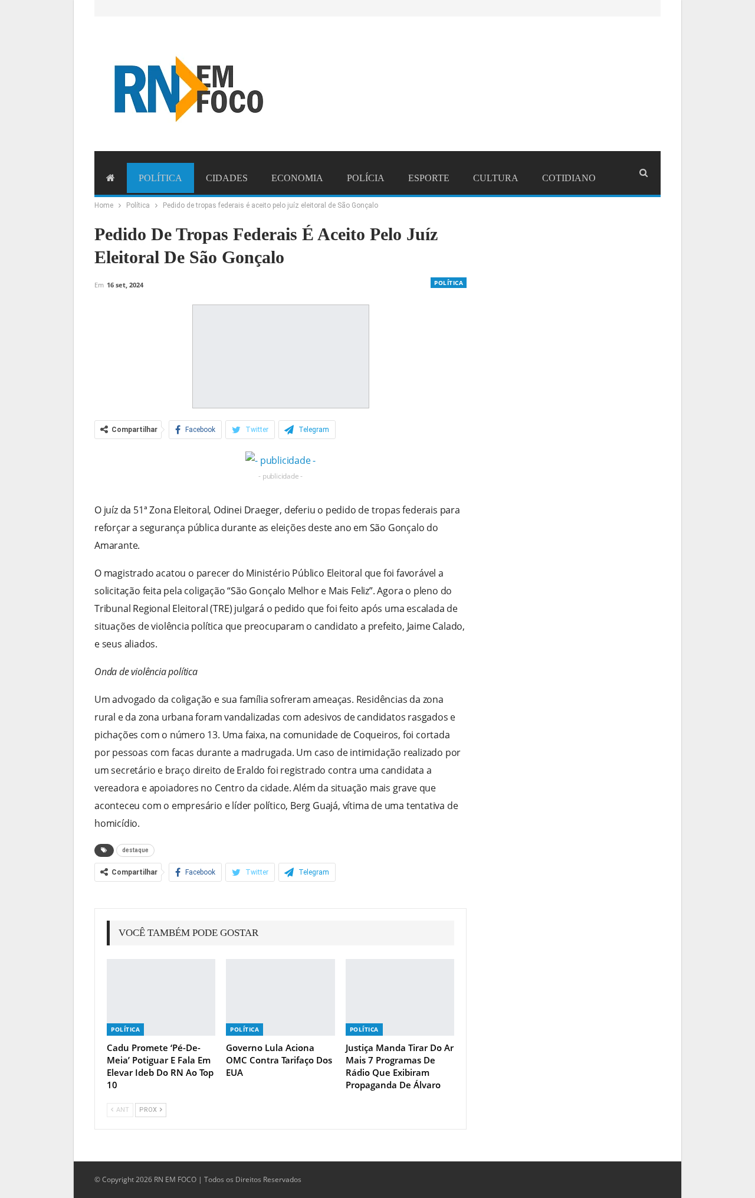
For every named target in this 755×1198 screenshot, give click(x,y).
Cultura (495, 178)
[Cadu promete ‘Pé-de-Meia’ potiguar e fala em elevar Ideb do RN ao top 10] (161, 997)
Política (160, 178)
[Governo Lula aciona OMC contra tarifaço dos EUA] (280, 997)
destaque (135, 850)
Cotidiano (569, 178)
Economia (297, 178)
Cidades (227, 178)
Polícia (366, 178)
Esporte (428, 178)
